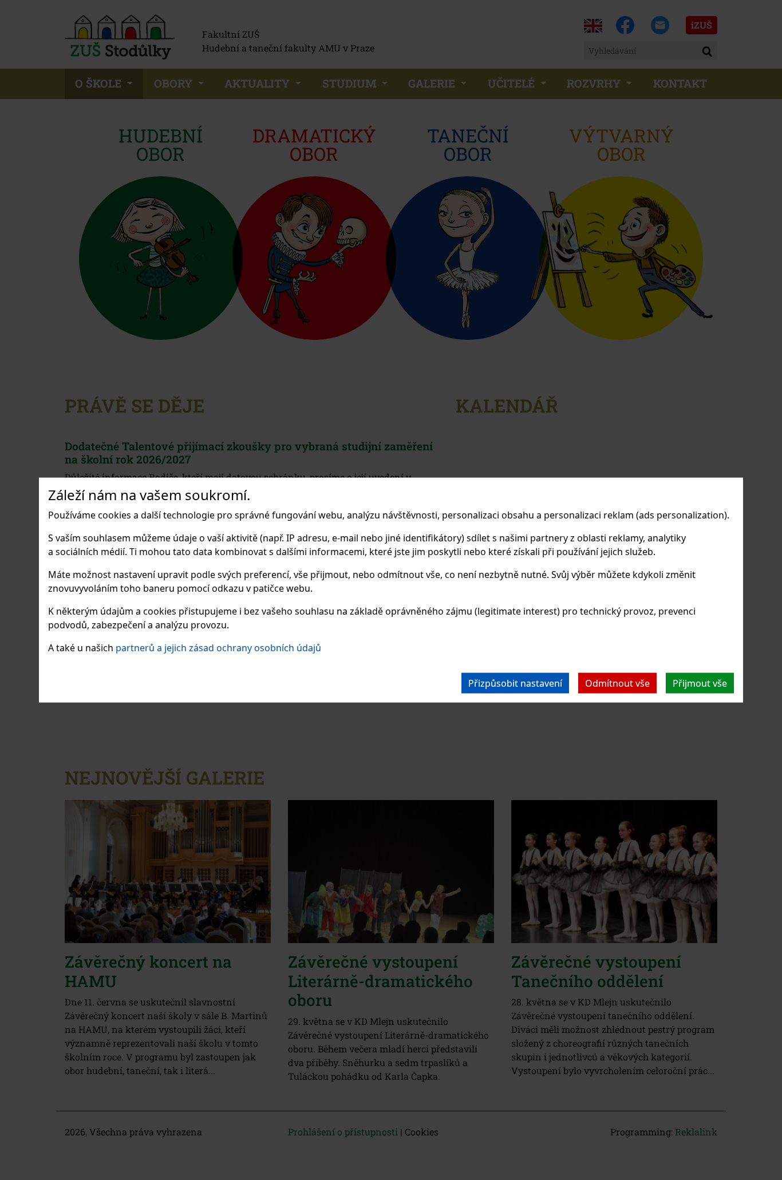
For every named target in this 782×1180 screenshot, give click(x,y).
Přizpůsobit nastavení (515, 682)
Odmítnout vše (617, 682)
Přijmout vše (700, 682)
